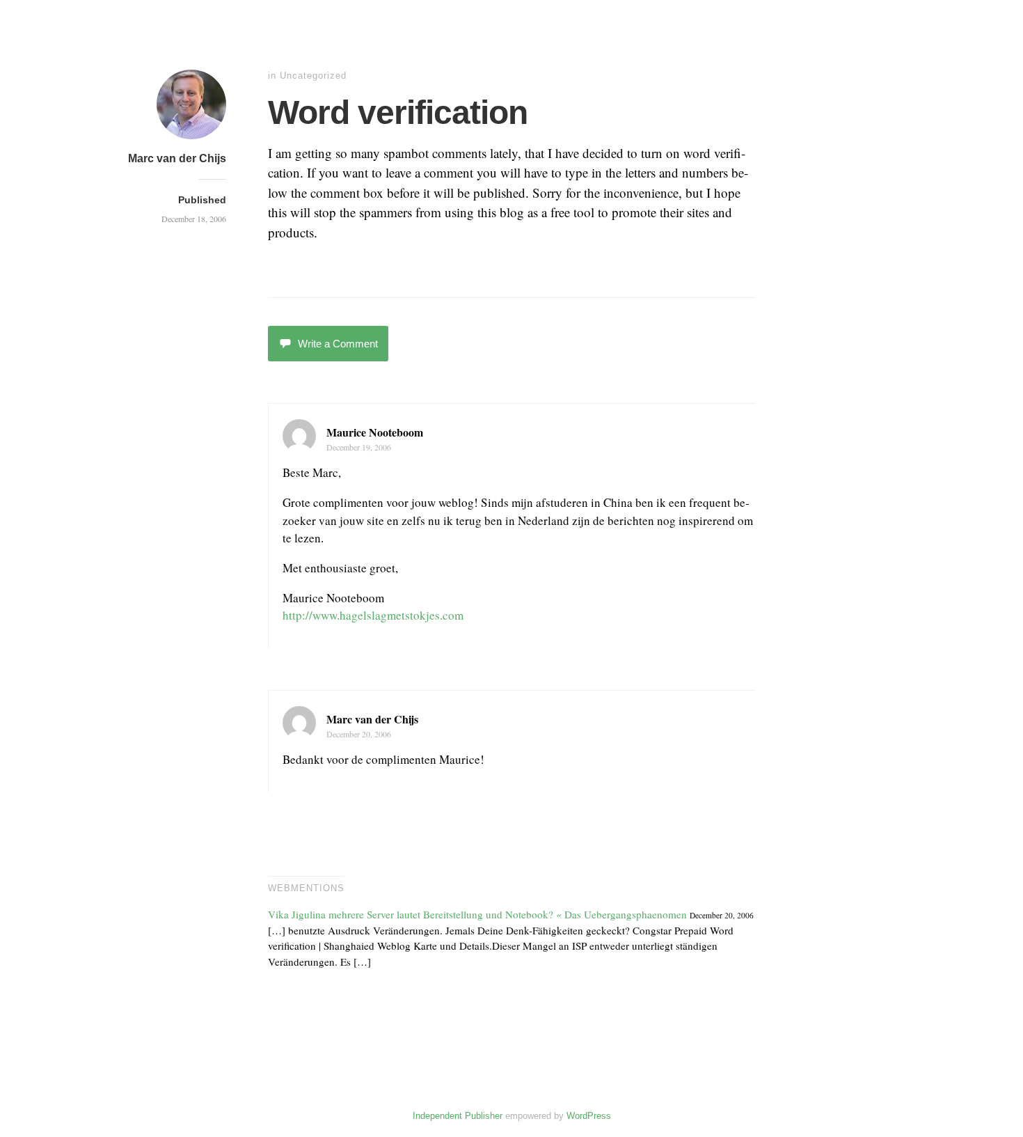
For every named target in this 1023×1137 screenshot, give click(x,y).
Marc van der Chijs (177, 158)
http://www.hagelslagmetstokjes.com (373, 615)
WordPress (588, 1116)
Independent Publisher (457, 1116)
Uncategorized (313, 75)
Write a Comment (338, 344)
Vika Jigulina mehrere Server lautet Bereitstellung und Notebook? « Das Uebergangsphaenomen (477, 914)
